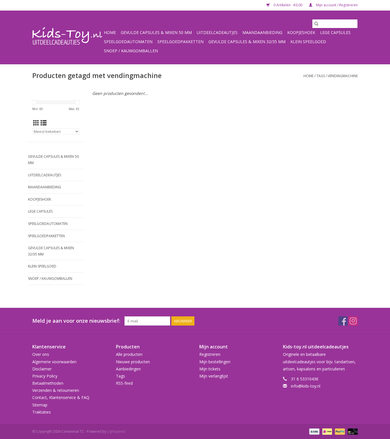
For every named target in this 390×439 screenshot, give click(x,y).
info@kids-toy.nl (305, 386)
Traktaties (41, 412)
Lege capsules (335, 32)
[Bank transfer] (313, 431)
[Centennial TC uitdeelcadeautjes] (67, 37)
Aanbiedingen (128, 369)
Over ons (40, 354)
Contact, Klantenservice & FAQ (60, 397)
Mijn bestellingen (214, 361)
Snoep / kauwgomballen (131, 50)
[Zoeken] (316, 23)
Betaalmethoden (47, 383)
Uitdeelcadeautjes (217, 32)
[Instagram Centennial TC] (353, 321)
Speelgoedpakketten (180, 41)
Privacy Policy (44, 376)
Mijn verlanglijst (213, 376)
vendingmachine (343, 75)
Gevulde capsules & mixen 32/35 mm (247, 41)
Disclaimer (42, 369)
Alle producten (129, 354)
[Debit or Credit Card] (352, 431)
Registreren (209, 354)
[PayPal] (339, 431)
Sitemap (39, 405)
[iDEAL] (326, 431)
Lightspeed (116, 431)
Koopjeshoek (301, 32)
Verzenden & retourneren (55, 390)
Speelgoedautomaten (128, 41)
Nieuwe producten (133, 361)
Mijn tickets (209, 369)
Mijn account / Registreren (336, 5)
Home (110, 32)
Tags (320, 75)
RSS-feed (124, 383)
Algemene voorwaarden (54, 361)
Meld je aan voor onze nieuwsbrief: (76, 321)
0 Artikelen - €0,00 (288, 5)
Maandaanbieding (262, 32)
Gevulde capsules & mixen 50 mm (156, 32)
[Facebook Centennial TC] (342, 321)
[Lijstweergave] (44, 123)
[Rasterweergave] (36, 123)
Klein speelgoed (308, 41)
